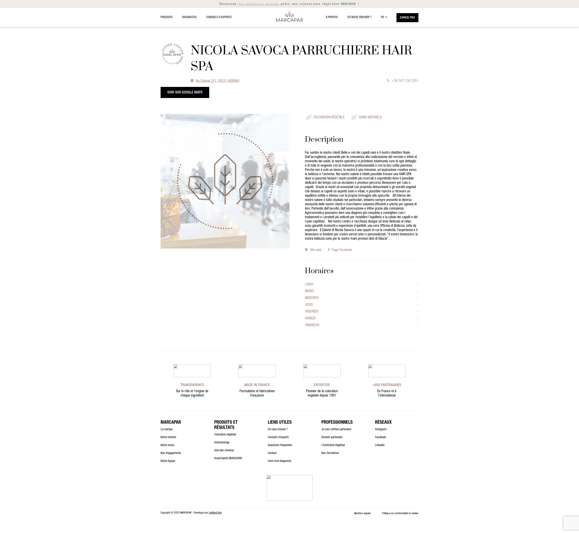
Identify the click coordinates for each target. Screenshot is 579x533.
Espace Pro (407, 17)
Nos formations (330, 453)
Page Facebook (342, 250)
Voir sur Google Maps (184, 93)
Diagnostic (189, 17)
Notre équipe (168, 461)
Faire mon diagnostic (280, 461)
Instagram (381, 429)
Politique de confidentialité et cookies (400, 513)
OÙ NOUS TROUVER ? (359, 17)
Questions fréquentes (280, 445)
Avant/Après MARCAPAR (228, 458)
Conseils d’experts (219, 17)
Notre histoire (168, 437)
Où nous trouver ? (278, 429)
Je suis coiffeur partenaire (336, 429)
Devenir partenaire (331, 437)
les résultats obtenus (258, 4)
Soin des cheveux (224, 450)
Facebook (380, 437)
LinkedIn (379, 445)
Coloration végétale (225, 434)
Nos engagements (171, 453)
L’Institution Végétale (333, 445)
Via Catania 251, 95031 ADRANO (217, 81)
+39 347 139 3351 (405, 81)
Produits (167, 17)
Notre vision (167, 445)
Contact (272, 453)
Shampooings (222, 442)
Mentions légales (362, 513)
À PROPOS (332, 17)
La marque (167, 429)
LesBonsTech (215, 512)
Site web (315, 250)
